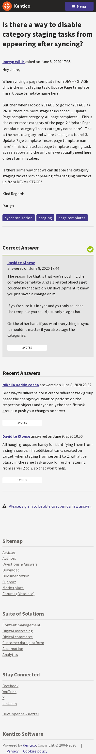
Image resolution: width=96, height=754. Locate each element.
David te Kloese (21, 262)
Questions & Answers (20, 564)
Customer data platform (23, 642)
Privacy (12, 751)
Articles (9, 552)
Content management (21, 624)
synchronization (18, 217)
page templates (71, 217)
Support (9, 581)
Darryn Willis (13, 61)
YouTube (9, 691)
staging (45, 217)
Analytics (10, 654)
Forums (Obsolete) (18, 593)
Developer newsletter (20, 713)
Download (10, 570)
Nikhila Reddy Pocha (20, 384)
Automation (12, 648)
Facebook (10, 685)
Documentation (15, 575)
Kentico (29, 745)
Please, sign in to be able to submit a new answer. (50, 506)
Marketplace (13, 587)
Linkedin (9, 703)
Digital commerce (17, 636)
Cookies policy (35, 751)
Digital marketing (17, 630)
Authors (9, 558)
